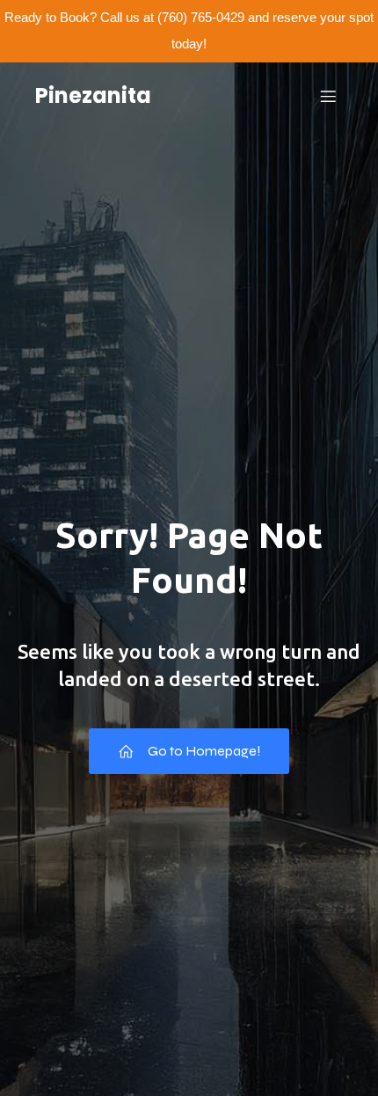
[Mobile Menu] (328, 96)
